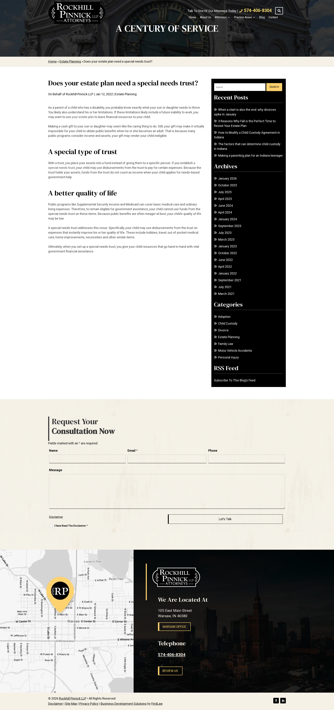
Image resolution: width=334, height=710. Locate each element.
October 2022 (227, 253)
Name (53, 450)
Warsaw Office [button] (174, 626)
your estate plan (83, 117)
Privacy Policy (88, 703)
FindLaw (157, 703)
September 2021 (229, 280)
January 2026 (227, 178)
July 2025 (225, 192)
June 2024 (225, 205)
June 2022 (225, 260)
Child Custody (227, 323)
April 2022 (225, 266)
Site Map (71, 703)
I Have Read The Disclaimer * (71, 525)
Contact (273, 17)
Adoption (224, 316)
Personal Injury (228, 357)
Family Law (225, 344)
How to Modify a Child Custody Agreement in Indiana (247, 135)
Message (55, 470)
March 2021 (226, 294)
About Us (205, 17)
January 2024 (227, 219)
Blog (262, 17)
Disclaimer (56, 517)
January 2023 (227, 246)
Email (133, 450)
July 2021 (225, 287)
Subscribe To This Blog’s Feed (234, 380)
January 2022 (227, 273)
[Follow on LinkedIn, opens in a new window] (283, 700)
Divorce (223, 330)
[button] (330, 684)
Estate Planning (126, 94)
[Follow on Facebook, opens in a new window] (276, 700)
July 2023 (225, 233)
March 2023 (226, 239)
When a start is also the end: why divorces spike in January (245, 112)
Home (192, 17)
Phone (212, 450)
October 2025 (227, 185)
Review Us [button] (170, 671)
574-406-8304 (258, 10)
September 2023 (229, 226)
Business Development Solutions (124, 703)
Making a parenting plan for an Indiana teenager (250, 155)
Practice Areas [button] (243, 17)
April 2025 (225, 199)
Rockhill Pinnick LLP (79, 94)
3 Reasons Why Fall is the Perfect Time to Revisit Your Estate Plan (245, 123)
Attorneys (221, 17)
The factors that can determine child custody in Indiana (247, 146)
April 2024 (225, 212)
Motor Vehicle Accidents (235, 350)
